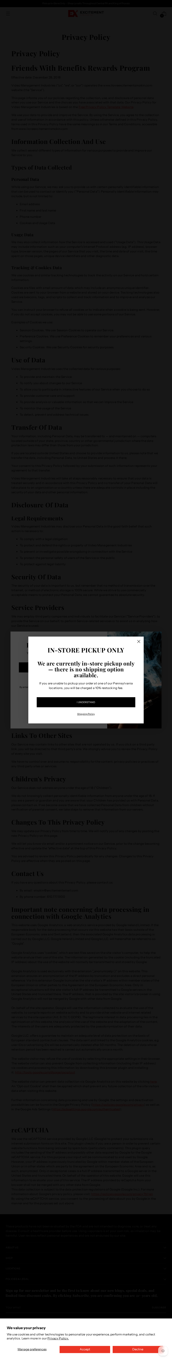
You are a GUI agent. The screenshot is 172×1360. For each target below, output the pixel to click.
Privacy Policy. (58, 1338)
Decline (137, 1349)
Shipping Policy (86, 714)
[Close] (139, 641)
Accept (85, 1349)
